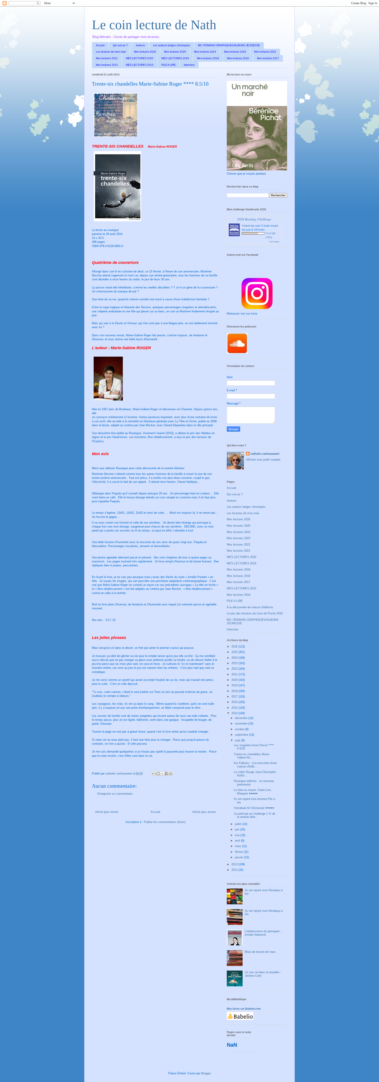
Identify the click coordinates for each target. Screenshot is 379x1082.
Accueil (100, 45)
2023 (234, 663)
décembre (241, 718)
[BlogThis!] (158, 773)
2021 (234, 674)
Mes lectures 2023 (235, 51)
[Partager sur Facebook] (166, 773)
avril (238, 840)
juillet (238, 824)
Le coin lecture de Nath (154, 25)
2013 (234, 864)
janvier (239, 857)
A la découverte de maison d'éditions (250, 607)
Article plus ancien (204, 812)
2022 (234, 668)
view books (274, 241)
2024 (234, 657)
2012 (234, 869)
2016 (234, 702)
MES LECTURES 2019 (175, 58)
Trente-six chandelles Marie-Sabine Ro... (252, 756)
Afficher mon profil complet (263, 459)
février (239, 851)
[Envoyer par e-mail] (154, 773)
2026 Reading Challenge (254, 219)
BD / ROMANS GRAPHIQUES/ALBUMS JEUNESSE (229, 45)
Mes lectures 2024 (205, 51)
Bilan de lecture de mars (260, 951)
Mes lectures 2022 (265, 51)
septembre (242, 734)
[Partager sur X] (162, 773)
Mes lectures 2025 (175, 51)
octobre (240, 729)
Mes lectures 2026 (145, 51)
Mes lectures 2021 (107, 58)
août (238, 740)
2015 (234, 707)
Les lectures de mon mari (111, 51)
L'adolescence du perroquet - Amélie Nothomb (263, 933)
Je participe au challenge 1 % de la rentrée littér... (254, 815)
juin (237, 829)
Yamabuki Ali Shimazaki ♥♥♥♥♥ (254, 808)
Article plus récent (106, 812)
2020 (234, 679)
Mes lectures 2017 (268, 58)
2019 (234, 685)
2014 (234, 713)
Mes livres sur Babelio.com (244, 1008)
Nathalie (246, 225)
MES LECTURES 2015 (139, 64)
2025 (234, 652)
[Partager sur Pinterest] (170, 773)
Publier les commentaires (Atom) (165, 822)
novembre (241, 723)
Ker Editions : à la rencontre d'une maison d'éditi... (255, 764)
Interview (189, 64)
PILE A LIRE (168, 64)
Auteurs (140, 45)
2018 (234, 691)
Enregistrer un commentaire (114, 793)
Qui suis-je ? (120, 45)
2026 (234, 646)
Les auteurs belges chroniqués (171, 45)
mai (237, 835)
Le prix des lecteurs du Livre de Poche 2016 (255, 613)
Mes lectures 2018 (208, 58)
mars (238, 846)
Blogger (206, 1073)
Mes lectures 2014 (107, 64)
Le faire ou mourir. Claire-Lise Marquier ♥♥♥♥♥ (252, 791)
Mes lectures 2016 (238, 58)
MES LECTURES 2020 (139, 58)
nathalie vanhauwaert (264, 453)
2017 (234, 696)
